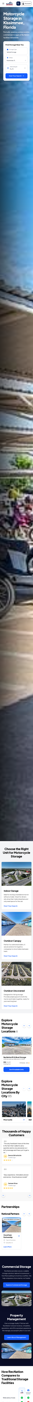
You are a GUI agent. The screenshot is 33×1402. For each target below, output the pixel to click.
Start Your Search (10, 906)
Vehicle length (13, 66)
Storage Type (13, 49)
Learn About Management (16, 1337)
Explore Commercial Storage (16, 1285)
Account (28, 3)
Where (11, 57)
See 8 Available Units (16, 1069)
